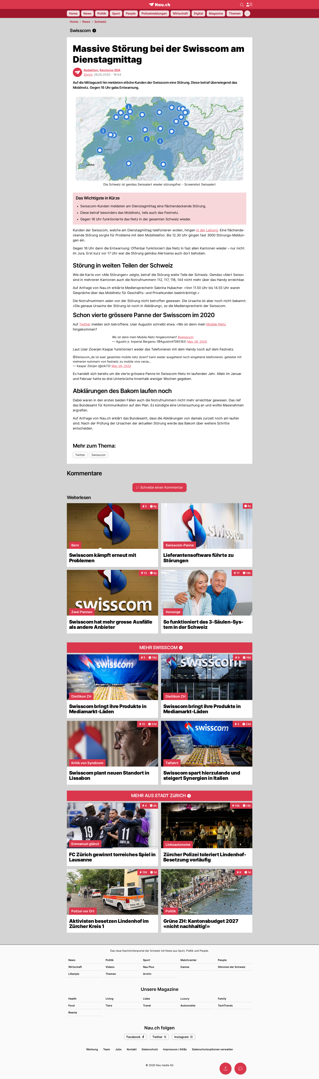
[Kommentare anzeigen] (240, 1069)
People (222, 960)
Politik (110, 960)
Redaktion (91, 70)
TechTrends (225, 1005)
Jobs (118, 1049)
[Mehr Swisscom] (159, 647)
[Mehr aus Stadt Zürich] (159, 796)
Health (72, 998)
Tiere (109, 1005)
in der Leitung (207, 230)
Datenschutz (150, 1049)
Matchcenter (188, 960)
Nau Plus (148, 966)
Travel (147, 1005)
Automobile (187, 1005)
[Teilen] (225, 1069)
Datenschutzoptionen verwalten (212, 1049)
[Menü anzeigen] (249, 4)
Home (74, 21)
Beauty (72, 1012)
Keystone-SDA (110, 70)
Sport (146, 960)
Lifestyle (73, 973)
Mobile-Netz (216, 324)
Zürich (88, 74)
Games (184, 966)
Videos (110, 966)
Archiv (147, 973)
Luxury (184, 998)
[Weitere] (247, 13)
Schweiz (100, 21)
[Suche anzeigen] (242, 4)
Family (222, 998)
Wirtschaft (75, 966)
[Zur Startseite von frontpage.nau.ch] (159, 4)
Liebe (146, 998)
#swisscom (185, 337)
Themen (111, 973)
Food (71, 1005)
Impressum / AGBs (175, 1049)
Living (109, 998)
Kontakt (132, 1049)
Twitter (85, 324)
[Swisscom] (159, 30)
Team (106, 1049)
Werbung (92, 1049)
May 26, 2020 (197, 341)
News (86, 21)
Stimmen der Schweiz (231, 966)
